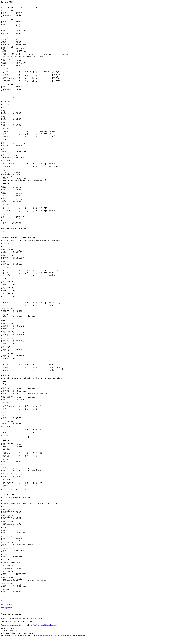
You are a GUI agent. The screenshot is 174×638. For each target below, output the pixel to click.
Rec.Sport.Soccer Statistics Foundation (45, 625)
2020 (2, 597)
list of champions (6, 604)
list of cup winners (6, 608)
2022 (2, 601)
